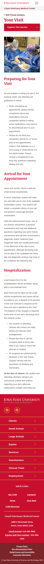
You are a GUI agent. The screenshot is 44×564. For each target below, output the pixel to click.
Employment (16, 476)
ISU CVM (12, 495)
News (12, 501)
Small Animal (16, 428)
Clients (13, 420)
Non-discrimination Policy (22, 549)
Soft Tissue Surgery (15, 15)
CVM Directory (13, 507)
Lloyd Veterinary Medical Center (19, 8)
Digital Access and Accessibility (22, 552)
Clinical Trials (16, 468)
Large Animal (16, 436)
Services (14, 452)
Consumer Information (22, 555)
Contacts (31, 495)
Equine (13, 444)
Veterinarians (16, 460)
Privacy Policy (22, 546)
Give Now (31, 501)
